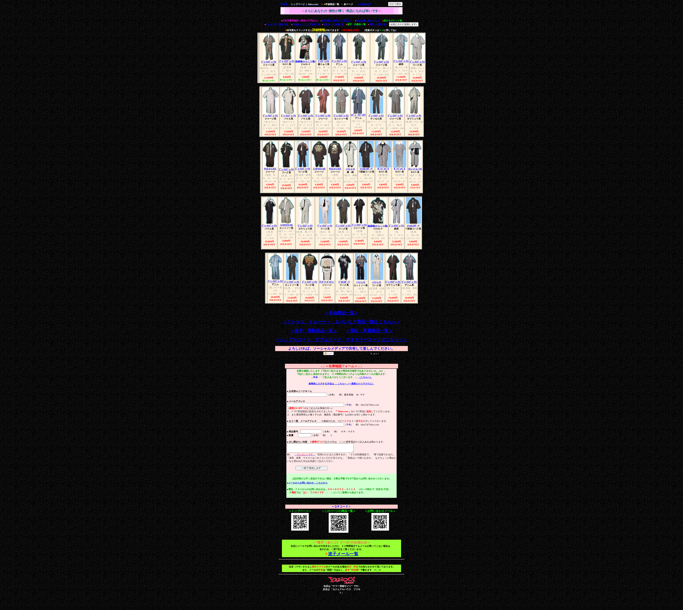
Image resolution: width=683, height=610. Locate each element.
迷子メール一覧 (343, 553)
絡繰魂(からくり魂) (305, 61)
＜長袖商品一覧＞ (341, 313)
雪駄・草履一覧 (377, 24)
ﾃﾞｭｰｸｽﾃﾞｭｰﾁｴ (268, 62)
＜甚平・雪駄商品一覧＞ (313, 330)
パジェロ (350, 169)
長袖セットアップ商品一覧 (306, 24)
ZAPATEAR (319, 168)
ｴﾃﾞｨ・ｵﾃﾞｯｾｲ (358, 115)
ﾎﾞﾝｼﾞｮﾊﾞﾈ (383, 168)
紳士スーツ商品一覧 (333, 24)
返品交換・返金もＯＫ (367, 20)
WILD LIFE (270, 168)
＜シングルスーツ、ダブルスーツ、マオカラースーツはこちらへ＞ (341, 339)
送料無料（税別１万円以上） (337, 20)
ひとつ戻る (395, 4)
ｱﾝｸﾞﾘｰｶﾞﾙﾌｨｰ (326, 282)
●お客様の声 (364, 4)
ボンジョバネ (415, 169)
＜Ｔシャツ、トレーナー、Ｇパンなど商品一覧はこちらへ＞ (342, 321)
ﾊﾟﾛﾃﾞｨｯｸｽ (323, 61)
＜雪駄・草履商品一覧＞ (369, 330)
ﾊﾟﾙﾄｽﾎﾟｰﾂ (344, 282)
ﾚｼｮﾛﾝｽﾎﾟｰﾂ (366, 168)
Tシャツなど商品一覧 (277, 24)
